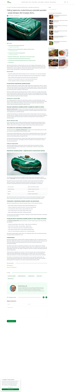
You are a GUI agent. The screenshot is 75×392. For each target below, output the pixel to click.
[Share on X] (46, 297)
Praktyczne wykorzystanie (13, 54)
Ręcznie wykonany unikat (13, 50)
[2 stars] (9, 265)
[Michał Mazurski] (7, 15)
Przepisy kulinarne (34, 2)
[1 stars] (7, 265)
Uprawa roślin (47, 2)
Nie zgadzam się (10, 387)
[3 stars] (10, 265)
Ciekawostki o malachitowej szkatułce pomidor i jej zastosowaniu (19, 58)
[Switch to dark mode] (67, 2)
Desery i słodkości (41, 2)
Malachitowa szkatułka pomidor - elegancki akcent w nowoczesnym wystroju (21, 56)
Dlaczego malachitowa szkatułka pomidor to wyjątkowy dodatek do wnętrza (21, 49)
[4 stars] (11, 265)
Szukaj (50, 7)
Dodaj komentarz (11, 321)
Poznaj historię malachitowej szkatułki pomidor (16, 45)
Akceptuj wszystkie (10, 389)
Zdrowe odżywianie (53, 2)
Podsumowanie (11, 62)
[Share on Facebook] (43, 297)
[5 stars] (13, 265)
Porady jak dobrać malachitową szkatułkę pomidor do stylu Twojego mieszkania (21, 60)
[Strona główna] (7, 7)
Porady (30, 2)
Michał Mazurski (11, 15)
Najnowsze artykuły (25, 2)
